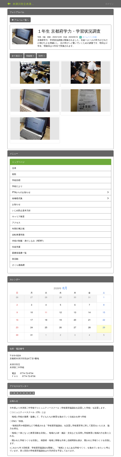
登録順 (29, 55)
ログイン (109, 3)
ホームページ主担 (89, 37)
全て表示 (16, 55)
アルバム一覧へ (21, 19)
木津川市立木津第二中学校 (25, 4)
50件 (41, 55)
